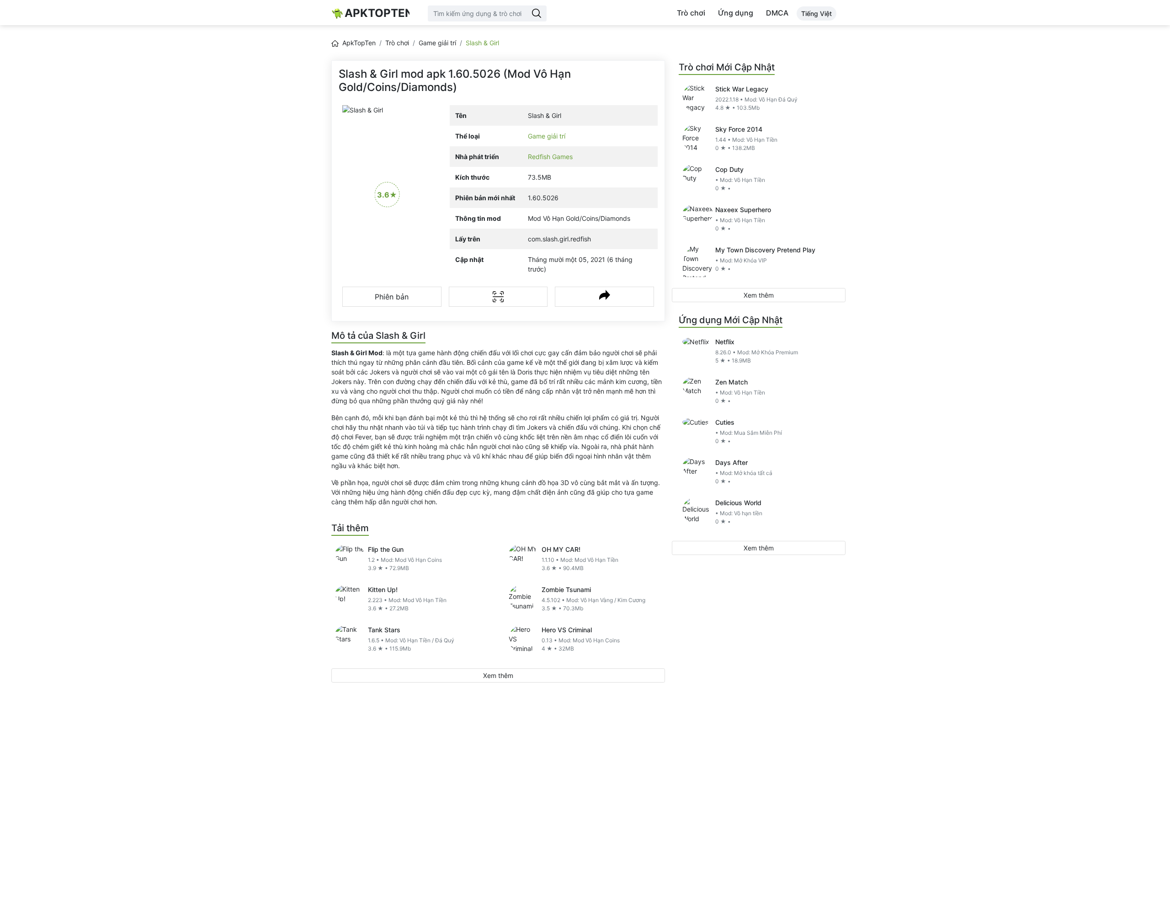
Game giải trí (437, 43)
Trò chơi (691, 12)
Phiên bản (392, 296)
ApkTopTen (377, 13)
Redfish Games (550, 156)
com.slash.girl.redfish (559, 239)
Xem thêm (498, 675)
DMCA (777, 12)
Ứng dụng (735, 12)
